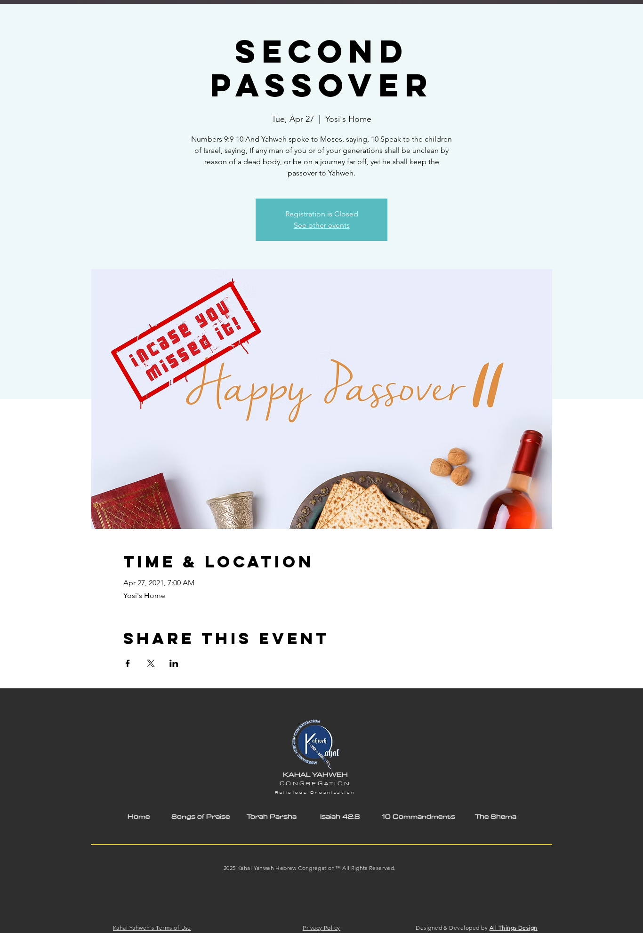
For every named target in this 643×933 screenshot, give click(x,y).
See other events (322, 225)
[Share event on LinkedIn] (173, 663)
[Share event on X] (150, 663)
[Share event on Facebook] (127, 663)
